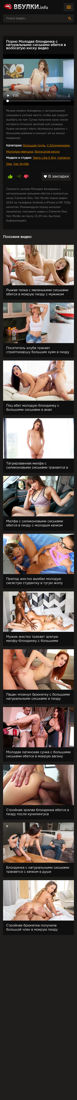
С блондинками (58, 145)
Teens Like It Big (44, 158)
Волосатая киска (47, 152)
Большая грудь (34, 145)
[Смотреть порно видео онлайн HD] (25, 7)
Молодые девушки (19, 152)
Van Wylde (21, 164)
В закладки (56, 176)
